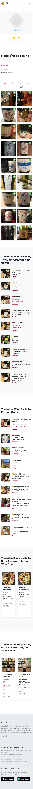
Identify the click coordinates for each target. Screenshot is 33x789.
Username (4, 63)
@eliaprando (16, 453)
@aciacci (14, 429)
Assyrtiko (24, 675)
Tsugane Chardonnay (22, 270)
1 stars (28, 86)
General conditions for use (14, 762)
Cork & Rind (8, 603)
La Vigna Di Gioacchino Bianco (21, 421)
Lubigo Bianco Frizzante (21, 528)
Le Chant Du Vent (22, 349)
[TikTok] (4, 736)
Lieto (18, 283)
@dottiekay (15, 480)
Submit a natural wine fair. (11, 757)
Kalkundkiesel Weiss (21, 310)
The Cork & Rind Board (7, 588)
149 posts (12, 86)
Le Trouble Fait (19, 474)
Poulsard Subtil (21, 323)
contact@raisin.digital (9, 759)
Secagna (17, 460)
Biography (4, 70)
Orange (19, 515)
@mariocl (15, 441)
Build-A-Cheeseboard (24, 588)
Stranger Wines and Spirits (6, 692)
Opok (16, 336)
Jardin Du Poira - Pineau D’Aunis (22, 500)
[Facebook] (6, 736)
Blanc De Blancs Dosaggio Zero (19, 375)
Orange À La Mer (21, 487)
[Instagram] (1, 736)
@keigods (15, 276)
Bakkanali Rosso (20, 448)
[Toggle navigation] (30, 3)
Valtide (17, 435)
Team (3, 762)
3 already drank (20, 86)
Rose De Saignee (7, 675)
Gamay (18, 297)
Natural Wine (8, 772)
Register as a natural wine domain (13, 754)
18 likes (5, 86)
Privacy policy (27, 762)
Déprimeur (18, 362)
